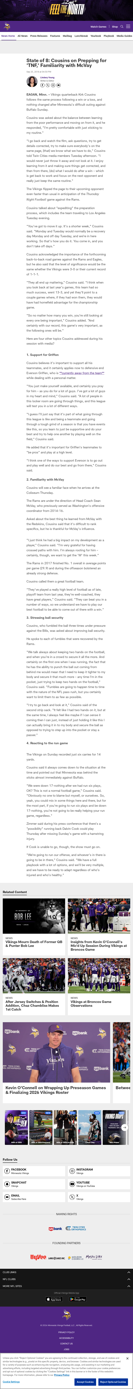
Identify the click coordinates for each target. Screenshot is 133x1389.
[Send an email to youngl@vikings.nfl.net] (58, 85)
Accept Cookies (85, 1381)
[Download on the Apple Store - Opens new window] (54, 1300)
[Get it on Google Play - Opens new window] (77, 1301)
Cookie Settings (11, 1381)
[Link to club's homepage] (7, 25)
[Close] (127, 1358)
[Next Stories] (124, 1127)
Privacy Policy (66, 1332)
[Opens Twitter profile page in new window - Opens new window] (48, 85)
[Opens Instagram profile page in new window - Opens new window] (53, 85)
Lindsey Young (47, 77)
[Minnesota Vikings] (66, 1315)
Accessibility (66, 1338)
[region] (66, 1371)
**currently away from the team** (81, 373)
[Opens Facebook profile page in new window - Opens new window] (42, 85)
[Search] (122, 26)
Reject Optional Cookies (113, 1381)
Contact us (66, 1343)
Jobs (66, 1349)
